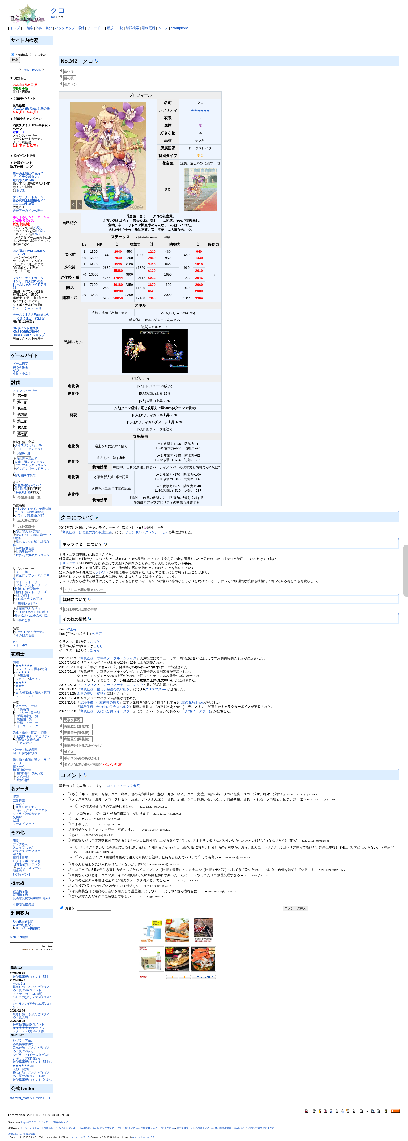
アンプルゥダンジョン (31, 465)
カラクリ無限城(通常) (29, 515)
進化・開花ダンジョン (30, 462)
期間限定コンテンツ (26, 864)
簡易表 (24, 709)
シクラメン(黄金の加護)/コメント (32, 1005)
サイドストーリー (28, 582)
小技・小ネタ (22, 374)
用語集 (17, 854)
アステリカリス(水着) (27, 994)
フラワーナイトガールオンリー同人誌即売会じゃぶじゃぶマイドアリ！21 (31, 283)
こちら (95, 641)
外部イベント (22, 874)
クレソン (151, 532)
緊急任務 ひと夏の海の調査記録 (87, 532)
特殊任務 (24, 620)
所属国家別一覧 (27, 716)
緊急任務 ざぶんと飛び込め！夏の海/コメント (31, 988)
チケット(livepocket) (27, 308)
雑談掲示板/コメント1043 (32, 1079)
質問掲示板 (20, 894)
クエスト (19, 803)
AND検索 (22, 55)
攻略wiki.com (15, 1134)
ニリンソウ (135, 685)
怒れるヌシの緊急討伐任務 (31, 543)
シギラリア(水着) (26, 1058)
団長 (16, 840)
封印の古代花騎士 (27, 588)
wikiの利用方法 (23, 925)
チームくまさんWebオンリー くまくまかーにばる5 (31, 316)
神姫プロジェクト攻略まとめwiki (158, 1128)
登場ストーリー (27, 723)
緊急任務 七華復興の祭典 (99, 702)
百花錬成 (26, 743)
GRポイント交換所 (26, 328)
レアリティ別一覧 (28, 712)
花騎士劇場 (20, 857)
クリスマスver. (156, 689)
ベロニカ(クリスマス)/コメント (32, 998)
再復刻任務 (23, 492)
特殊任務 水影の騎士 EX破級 (32, 536)
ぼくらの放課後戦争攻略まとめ (257, 1128)
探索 (16, 797)
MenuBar (19, 983)
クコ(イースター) (197, 711)
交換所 (17, 817)
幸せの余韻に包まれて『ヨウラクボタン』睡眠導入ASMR (28, 177)
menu (25, 69)
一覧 (119, 28)
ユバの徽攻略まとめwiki (227, 1128)
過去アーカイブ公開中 (28, 210)
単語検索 (132, 28)
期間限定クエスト (28, 807)
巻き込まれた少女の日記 (31, 615)
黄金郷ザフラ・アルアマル (31, 576)
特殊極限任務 (25, 548)
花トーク (19, 766)
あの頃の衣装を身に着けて (33, 612)
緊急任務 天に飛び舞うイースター (106, 711)
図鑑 (16, 662)
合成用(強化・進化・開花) (33, 692)
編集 (30, 28)
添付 (81, 28)
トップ (15, 28)
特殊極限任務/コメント (28, 1024)
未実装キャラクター (26, 851)
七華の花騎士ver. (191, 702)
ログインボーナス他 (26, 861)
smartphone (180, 28)
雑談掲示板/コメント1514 (30, 977)
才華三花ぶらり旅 (28, 608)
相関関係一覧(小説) (30, 773)
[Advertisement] (145, 45)
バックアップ (65, 28)
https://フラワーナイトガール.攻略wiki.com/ (44, 1122)
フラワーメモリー (28, 696)
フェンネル (133, 532)
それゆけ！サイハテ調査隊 (33, 508)
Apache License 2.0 (143, 1137)
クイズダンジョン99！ (30, 445)
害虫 (16, 642)
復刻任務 (21, 489)
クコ (58, 10)
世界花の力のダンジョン (33, 555)
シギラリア (23, 1040)
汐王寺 (71, 629)
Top (53, 17)
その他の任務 (25, 635)
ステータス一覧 (26, 706)
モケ (165, 532)
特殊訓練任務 (25, 551)
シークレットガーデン (30, 631)
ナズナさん (20, 844)
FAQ (16, 370)
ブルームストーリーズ (31, 585)
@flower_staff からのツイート (30, 1098)
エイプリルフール (29, 867)
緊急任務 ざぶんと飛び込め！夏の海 (31, 1015)
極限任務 (24, 454)
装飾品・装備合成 (27, 739)
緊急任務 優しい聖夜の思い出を (105, 689)
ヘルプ (163, 28)
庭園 (16, 820)
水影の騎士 (22, 595)
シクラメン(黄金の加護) (29, 1031)
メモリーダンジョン (29, 449)
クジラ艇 (22, 572)
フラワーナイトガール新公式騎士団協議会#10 (29, 198)
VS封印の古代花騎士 (29, 531)
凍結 (39, 28)
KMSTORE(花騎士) (26, 331)
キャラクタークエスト (32, 810)
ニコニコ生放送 (23, 203)
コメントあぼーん (80, 1137)
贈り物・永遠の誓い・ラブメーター (31, 761)
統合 (44, 669)
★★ (18, 689)
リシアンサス (87, 685)
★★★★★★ (24, 665)
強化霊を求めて (26, 458)
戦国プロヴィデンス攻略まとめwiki (195, 1128)
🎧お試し (19, 190)
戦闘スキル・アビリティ (34, 736)
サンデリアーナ (111, 685)
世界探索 (19, 800)
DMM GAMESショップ (29, 335)
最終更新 (148, 28)
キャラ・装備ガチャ (26, 814)
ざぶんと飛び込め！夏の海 (31, 108)
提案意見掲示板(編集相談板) (32, 898)
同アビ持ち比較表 (25, 753)
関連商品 (19, 871)
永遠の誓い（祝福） (92, 693)
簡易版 (24, 675)
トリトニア (67, 563)
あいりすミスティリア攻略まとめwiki (119, 1128)
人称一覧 (23, 776)
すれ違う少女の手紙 (28, 599)
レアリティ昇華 (29, 669)
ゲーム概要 (20, 363)
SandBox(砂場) (23, 921)
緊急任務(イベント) (28, 485)
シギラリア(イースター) (31, 1054)
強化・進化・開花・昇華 (30, 733)
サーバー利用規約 (28, 928)
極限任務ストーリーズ (31, 592)
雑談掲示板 (20, 891)
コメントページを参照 (123, 786)
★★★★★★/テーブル (28, 1028)
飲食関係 (23, 780)
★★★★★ (23, 672)
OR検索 (40, 55)
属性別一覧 (24, 719)
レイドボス (20, 645)
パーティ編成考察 (25, 750)
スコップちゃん (23, 847)
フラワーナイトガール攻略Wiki (36, 1128)
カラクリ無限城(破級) (29, 512)
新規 (110, 28)
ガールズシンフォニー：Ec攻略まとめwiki (76, 1128)
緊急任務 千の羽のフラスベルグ (104, 707)
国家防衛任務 (27, 604)
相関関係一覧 (22, 770)
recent (36, 69)
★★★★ (21, 682)
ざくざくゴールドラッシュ (31, 470)
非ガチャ (35, 679)
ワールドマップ (23, 823)
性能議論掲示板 (23, 904)
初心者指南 (20, 367)
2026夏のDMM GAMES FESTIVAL (29, 252)
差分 (49, 28)
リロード (93, 28)
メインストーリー (25, 391)
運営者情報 (29, 1134)
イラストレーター (29, 726)
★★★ (20, 686)
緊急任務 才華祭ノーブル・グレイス (108, 658)
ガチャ (23, 679)
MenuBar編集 (19, 937)
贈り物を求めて (25, 475)
